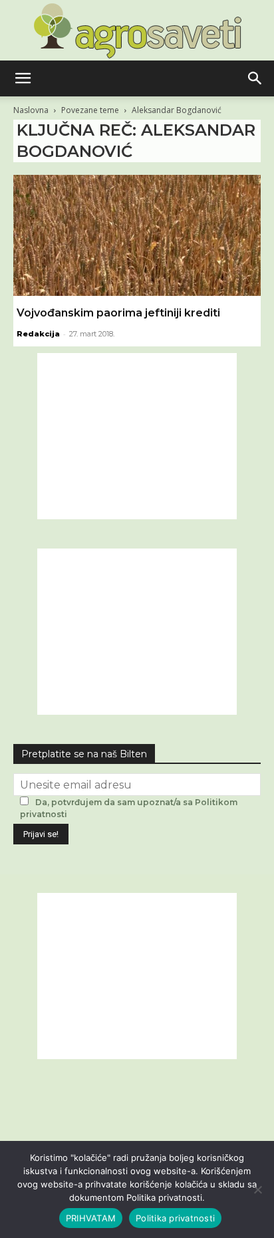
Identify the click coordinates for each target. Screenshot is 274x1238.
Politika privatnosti (175, 1218)
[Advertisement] (137, 436)
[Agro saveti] (137, 31)
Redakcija (38, 333)
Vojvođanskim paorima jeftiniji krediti (118, 313)
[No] (257, 1189)
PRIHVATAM (91, 1218)
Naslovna (31, 110)
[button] (22, 78)
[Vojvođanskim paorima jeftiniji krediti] (137, 235)
